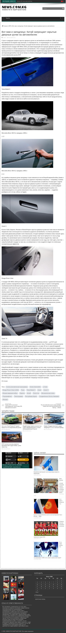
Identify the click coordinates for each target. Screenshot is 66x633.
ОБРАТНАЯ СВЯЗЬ (40, 599)
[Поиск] (63, 8)
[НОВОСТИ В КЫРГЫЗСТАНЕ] (14, 10)
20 (49, 586)
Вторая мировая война (10, 393)
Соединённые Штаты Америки (49, 396)
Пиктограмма (18, 396)
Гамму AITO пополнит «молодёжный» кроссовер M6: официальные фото (13, 405)
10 (37, 584)
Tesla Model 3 (31, 390)
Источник (5, 381)
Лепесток (36, 393)
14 (53, 584)
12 (45, 584)
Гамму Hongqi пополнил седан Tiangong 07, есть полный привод (53, 426)
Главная (5, 26)
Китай (29, 393)
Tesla (22, 390)
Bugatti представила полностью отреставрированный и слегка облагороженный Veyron (32, 427)
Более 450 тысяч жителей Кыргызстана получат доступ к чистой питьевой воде (36, 1)
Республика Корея (31, 396)
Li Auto (45, 387)
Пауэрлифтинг (7, 396)
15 (57, 584)
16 (61, 584)
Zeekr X (46, 390)
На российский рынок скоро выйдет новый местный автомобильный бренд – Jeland (51, 405)
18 (41, 586)
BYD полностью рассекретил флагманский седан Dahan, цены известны (11, 445)
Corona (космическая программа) (16, 387)
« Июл (36, 592)
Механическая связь (47, 393)
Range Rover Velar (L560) (11, 390)
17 (37, 586)
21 (53, 586)
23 (61, 586)
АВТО (10, 26)
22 (57, 586)
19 (45, 586)
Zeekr (39, 390)
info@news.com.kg (23, 623)
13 (49, 584)
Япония (5, 399)
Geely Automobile (35, 387)
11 (41, 584)
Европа (22, 393)
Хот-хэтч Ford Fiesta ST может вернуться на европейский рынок (11, 426)
